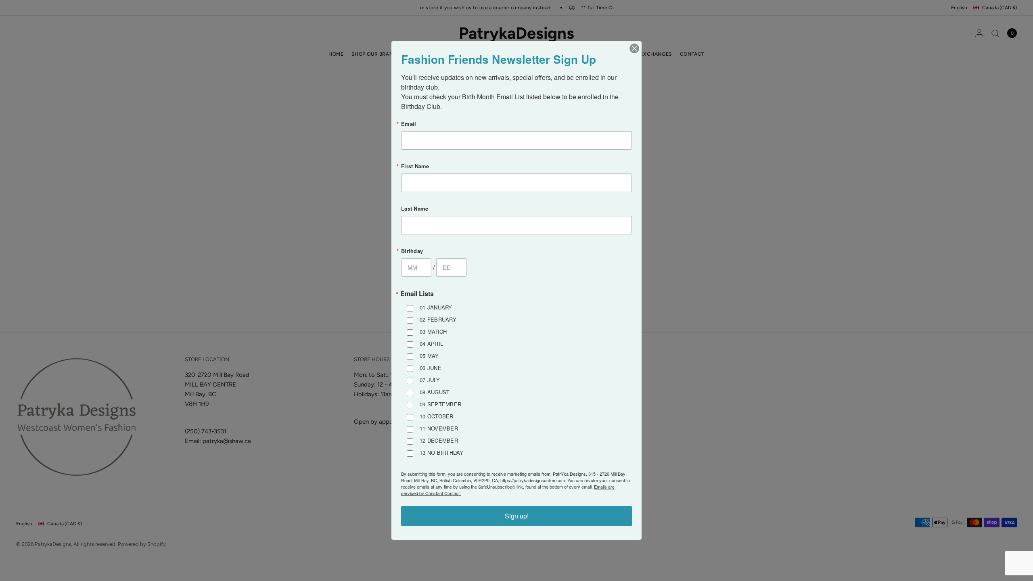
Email (408, 123)
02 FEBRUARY (438, 319)
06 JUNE (430, 368)
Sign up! (517, 515)
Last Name (414, 208)
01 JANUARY (436, 307)
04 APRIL (431, 343)
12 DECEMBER (439, 440)
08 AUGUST (435, 392)
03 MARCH (433, 331)
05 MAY (429, 355)
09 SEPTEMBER (440, 404)
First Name (415, 166)
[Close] (634, 48)
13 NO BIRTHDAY (442, 452)
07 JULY (430, 380)
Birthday (412, 250)
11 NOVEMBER (439, 428)
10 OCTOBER (437, 416)
